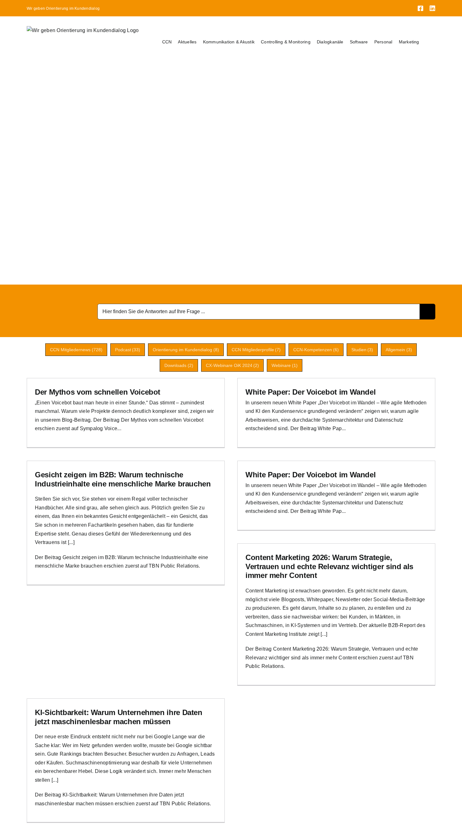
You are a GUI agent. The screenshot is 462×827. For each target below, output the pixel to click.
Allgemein (399, 349)
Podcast (127, 349)
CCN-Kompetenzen (316, 349)
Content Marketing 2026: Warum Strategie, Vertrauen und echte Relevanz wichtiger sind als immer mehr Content (329, 566)
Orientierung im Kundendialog (186, 349)
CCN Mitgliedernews (76, 349)
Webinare (285, 365)
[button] (427, 41)
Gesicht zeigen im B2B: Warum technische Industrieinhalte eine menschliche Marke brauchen (123, 479)
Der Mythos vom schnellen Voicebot (97, 392)
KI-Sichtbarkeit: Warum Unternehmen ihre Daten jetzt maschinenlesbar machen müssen (118, 717)
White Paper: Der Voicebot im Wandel (310, 392)
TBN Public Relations (174, 566)
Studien (362, 349)
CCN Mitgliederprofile (256, 349)
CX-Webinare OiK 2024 (232, 365)
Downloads (178, 365)
